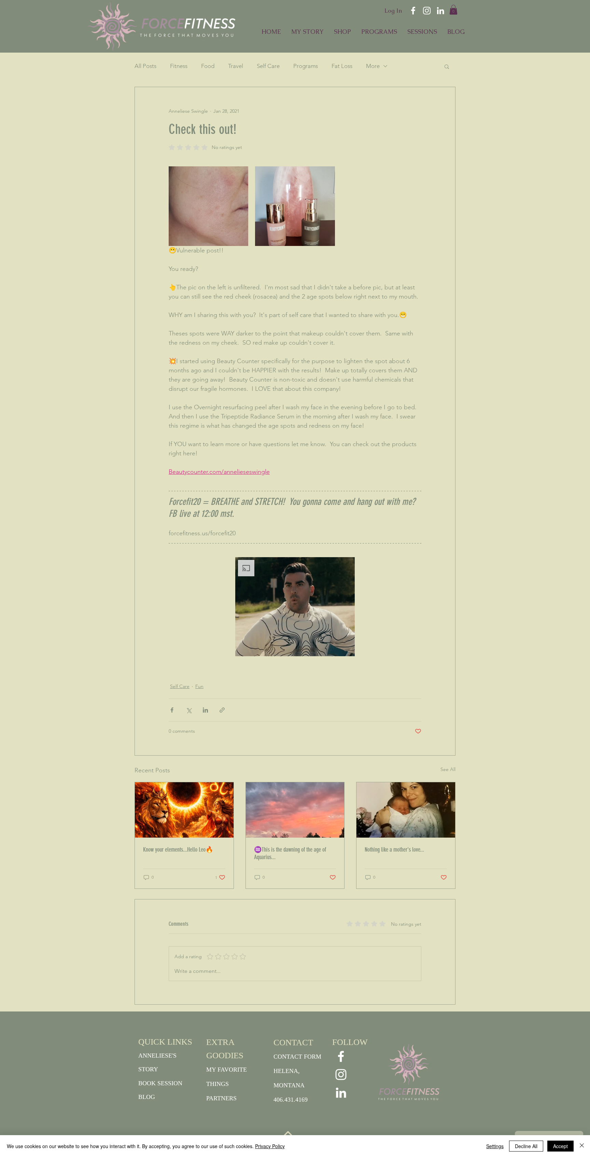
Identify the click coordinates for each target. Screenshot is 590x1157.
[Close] (582, 1146)
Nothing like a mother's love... (394, 849)
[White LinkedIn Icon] (440, 10)
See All (447, 769)
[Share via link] (222, 710)
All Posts (145, 66)
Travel (235, 66)
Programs (305, 66)
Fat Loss (342, 66)
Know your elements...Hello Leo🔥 (178, 849)
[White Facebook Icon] (413, 10)
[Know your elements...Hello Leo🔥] (184, 810)
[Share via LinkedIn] (205, 710)
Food (207, 66)
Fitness (178, 66)
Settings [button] (495, 1146)
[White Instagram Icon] (427, 10)
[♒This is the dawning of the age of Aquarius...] (295, 810)
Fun (199, 686)
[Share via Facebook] (172, 710)
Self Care (268, 66)
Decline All (526, 1146)
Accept (560, 1146)
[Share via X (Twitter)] (188, 710)
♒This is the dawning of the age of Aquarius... (290, 853)
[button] (453, 10)
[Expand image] (208, 206)
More (373, 66)
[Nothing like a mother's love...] (405, 810)
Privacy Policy (270, 1146)
